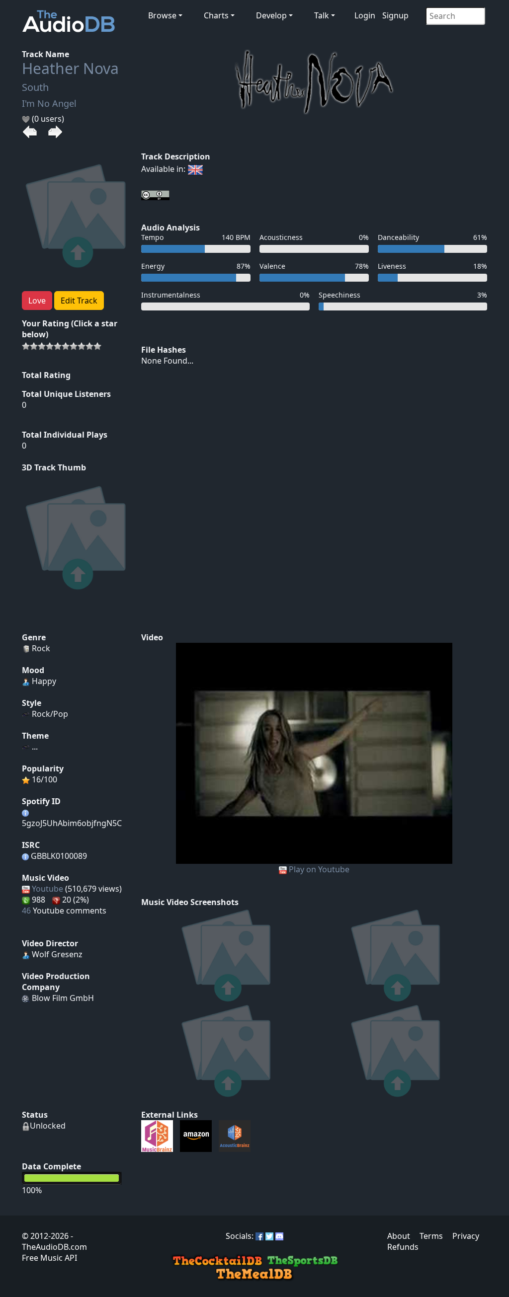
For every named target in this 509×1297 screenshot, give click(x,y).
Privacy (465, 1235)
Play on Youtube (319, 869)
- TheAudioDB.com (54, 1241)
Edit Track (79, 300)
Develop (271, 15)
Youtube (47, 888)
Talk (321, 15)
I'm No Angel (49, 103)
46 (26, 910)
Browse (162, 15)
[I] (314, 752)
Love (37, 300)
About (398, 1235)
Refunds (403, 1246)
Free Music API (49, 1257)
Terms (431, 1235)
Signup (395, 15)
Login (364, 15)
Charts (216, 15)
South (35, 87)
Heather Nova (70, 68)
